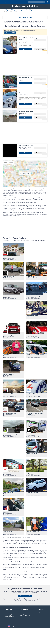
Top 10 (20, 17)
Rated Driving (6, 512)
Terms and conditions (25, 612)
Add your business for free (25, 596)
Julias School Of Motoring (32, 492)
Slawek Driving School (8, 531)
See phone (26, 49)
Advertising (9, 614)
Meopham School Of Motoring (33, 473)
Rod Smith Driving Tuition (26, 145)
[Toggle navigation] (47, 2)
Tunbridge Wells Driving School (10, 296)
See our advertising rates (9, 32)
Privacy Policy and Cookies (25, 615)
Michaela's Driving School (26, 111)
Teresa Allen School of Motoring (28, 38)
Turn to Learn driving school (33, 393)
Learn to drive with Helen (9, 276)
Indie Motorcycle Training (32, 315)
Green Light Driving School (32, 531)
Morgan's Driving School (9, 393)
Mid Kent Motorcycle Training (10, 434)
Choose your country (14, 626)
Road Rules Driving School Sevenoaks (35, 354)
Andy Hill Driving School (8, 374)
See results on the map (25, 173)
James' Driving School (31, 335)
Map (40, 40)
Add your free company (9, 616)
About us (9, 612)
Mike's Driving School (8, 492)
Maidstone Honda (7, 473)
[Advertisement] (25, 65)
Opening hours (40, 49)
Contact (40, 612)
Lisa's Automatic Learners (26, 77)
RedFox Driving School (31, 453)
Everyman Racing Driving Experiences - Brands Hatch (35, 414)
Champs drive (6, 354)
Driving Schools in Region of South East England (22, 10)
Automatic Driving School (9, 335)
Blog (9, 617)
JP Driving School (30, 276)
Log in (9, 615)
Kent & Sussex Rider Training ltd (34, 296)
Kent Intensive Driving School (10, 413)
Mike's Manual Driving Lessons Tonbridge (30, 91)
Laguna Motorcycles (31, 434)
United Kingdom (6, 10)
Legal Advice (25, 614)
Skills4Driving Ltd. (7, 257)
